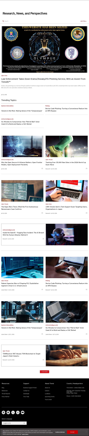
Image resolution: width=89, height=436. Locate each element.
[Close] (86, 432)
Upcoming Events (49, 396)
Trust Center (48, 399)
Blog (3, 387)
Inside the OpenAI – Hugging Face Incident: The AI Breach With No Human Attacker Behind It (23, 234)
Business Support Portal (29, 387)
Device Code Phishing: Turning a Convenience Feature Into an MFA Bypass (67, 284)
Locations (47, 393)
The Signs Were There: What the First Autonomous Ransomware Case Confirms (19, 208)
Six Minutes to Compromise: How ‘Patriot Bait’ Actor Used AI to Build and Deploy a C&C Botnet (65, 329)
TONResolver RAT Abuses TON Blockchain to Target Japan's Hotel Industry (21, 355)
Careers (47, 390)
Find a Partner (5, 396)
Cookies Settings (60, 432)
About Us (47, 387)
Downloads (26, 393)
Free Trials (26, 396)
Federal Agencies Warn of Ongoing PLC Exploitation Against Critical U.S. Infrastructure (20, 284)
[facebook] (8, 412)
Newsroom (5, 390)
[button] (14, 423)
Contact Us (26, 390)
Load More (45, 371)
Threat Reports (6, 393)
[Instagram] (18, 412)
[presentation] (44, 49)
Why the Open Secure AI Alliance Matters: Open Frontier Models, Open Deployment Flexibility (21, 163)
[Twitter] (13, 412)
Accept (72, 432)
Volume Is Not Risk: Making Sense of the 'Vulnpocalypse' (21, 111)
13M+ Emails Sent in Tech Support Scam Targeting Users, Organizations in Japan (66, 208)
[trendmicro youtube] (22, 412)
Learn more (25, 434)
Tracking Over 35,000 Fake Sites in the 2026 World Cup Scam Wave (66, 163)
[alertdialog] (44, 432)
